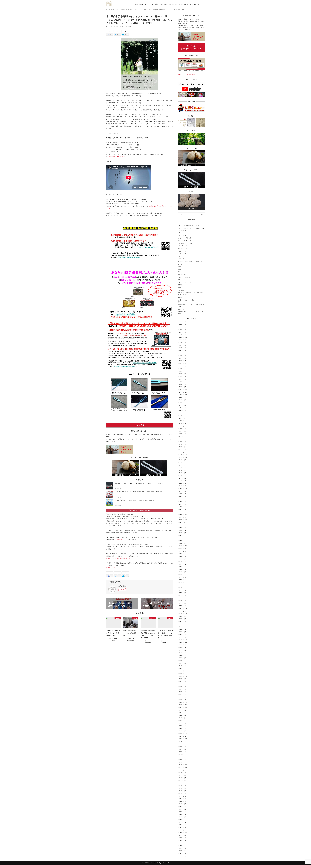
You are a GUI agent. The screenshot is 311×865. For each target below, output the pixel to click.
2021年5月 (181, 470)
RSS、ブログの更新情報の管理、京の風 (188, 225)
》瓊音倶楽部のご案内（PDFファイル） (118, 558)
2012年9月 (181, 741)
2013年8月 (181, 712)
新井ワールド (181, 279)
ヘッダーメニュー (182, 248)
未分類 (179, 287)
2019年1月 (181, 543)
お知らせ (129, 26)
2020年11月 (181, 486)
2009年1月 (181, 853)
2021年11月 (181, 454)
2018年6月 (181, 561)
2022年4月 (181, 441)
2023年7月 (181, 402)
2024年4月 (181, 379)
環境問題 (180, 297)
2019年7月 (181, 527)
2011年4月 (181, 785)
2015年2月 (181, 666)
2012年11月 (181, 736)
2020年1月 (181, 512)
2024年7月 (181, 371)
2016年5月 (181, 626)
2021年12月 (181, 452)
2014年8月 (181, 681)
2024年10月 (181, 363)
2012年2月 (181, 759)
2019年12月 (181, 514)
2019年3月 (181, 538)
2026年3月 (181, 329)
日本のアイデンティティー (185, 282)
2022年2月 (181, 447)
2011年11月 (181, 767)
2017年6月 (181, 593)
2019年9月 (181, 522)
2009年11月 (181, 830)
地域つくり (181, 272)
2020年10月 (181, 488)
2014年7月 (181, 684)
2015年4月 (181, 660)
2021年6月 (181, 467)
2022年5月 (181, 439)
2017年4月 (181, 598)
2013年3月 (181, 725)
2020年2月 (181, 509)
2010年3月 (181, 819)
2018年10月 (181, 551)
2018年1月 (181, 574)
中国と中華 (181, 259)
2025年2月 (181, 355)
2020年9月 (181, 491)
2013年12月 (181, 702)
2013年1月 (181, 731)
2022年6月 (181, 436)
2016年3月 (181, 632)
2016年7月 (181, 621)
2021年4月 (181, 473)
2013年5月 (181, 720)
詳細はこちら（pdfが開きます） (186, 75)
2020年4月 (181, 504)
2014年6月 (181, 686)
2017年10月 (181, 582)
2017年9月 (181, 585)
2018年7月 (181, 559)
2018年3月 (181, 569)
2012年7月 (181, 746)
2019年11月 (181, 517)
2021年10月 (181, 457)
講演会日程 (181, 309)
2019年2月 (181, 540)
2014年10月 (181, 676)
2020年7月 (181, 496)
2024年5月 (181, 376)
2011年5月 (181, 783)
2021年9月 (181, 460)
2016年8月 (181, 619)
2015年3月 (181, 663)
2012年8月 (181, 744)
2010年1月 (181, 824)
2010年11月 (181, 798)
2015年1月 (181, 668)
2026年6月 (181, 324)
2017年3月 (181, 600)
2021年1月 (181, 480)
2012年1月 (181, 762)
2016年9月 (181, 616)
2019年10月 (181, 520)
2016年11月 (181, 611)
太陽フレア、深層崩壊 (184, 277)
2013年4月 (181, 723)
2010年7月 (181, 809)
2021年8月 (181, 462)
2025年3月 (181, 353)
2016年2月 (181, 634)
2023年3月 (181, 413)
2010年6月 (181, 811)
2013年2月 (181, 728)
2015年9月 (181, 647)
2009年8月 (181, 837)
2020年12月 (181, 483)
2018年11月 (181, 548)
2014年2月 (181, 697)
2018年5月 (181, 564)
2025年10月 (181, 340)
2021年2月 (181, 478)
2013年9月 (181, 710)
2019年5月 (181, 533)
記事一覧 (122, 589)
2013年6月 (181, 718)
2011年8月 (181, 775)
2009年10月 (181, 832)
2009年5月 (181, 845)
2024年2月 (181, 384)
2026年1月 (181, 334)
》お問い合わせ (111, 568)
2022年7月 (181, 434)
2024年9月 (181, 366)
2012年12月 (181, 733)
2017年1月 (181, 606)
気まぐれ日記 (181, 290)
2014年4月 (181, 692)
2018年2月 (181, 572)
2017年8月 (181, 587)
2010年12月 (181, 796)
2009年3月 (181, 851)
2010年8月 (181, 806)
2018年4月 (181, 566)
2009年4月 (181, 848)
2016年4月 (181, 629)
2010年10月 (181, 801)
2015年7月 (181, 652)
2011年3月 (181, 788)
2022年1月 (181, 449)
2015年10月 (181, 645)
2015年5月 (181, 658)
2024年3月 (181, 381)
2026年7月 (181, 321)
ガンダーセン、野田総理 (184, 238)
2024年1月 (181, 387)
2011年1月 (181, 793)
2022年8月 (181, 431)
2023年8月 (181, 400)
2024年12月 (181, 361)
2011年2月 (181, 791)
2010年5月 (181, 814)
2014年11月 (181, 673)
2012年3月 (181, 757)
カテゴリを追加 (182, 235)
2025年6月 (181, 350)
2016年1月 (181, 637)
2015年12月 (181, 639)
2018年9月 (181, 553)
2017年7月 (181, 590)
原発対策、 (181, 269)
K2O (179, 223)
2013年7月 (181, 715)
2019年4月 (181, 535)
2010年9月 (181, 804)
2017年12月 (181, 577)
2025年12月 (181, 337)
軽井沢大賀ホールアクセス (117, 156)
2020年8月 (181, 494)
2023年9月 (181, 397)
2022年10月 (181, 426)
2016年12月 (181, 608)
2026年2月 (181, 332)
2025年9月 (181, 342)
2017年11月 (181, 580)
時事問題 (180, 285)
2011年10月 (181, 770)
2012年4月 (181, 754)
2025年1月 (181, 358)
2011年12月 (181, 765)
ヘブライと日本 (182, 253)
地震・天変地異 (182, 274)
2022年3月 (181, 444)
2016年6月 (181, 624)
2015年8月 (181, 650)
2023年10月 (181, 394)
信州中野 (180, 264)
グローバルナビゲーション (185, 240)
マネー (179, 256)
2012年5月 (181, 751)
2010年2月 (181, 822)
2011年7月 (181, 778)
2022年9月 (181, 428)
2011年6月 (181, 780)
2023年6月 (181, 405)
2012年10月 (181, 738)
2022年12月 (181, 420)
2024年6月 (181, 374)
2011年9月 (181, 772)
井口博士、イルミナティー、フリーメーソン (190, 261)
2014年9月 (181, 679)
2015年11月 (181, 642)
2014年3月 (181, 694)
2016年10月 (181, 613)
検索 (202, 214)
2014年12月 (181, 671)
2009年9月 (181, 835)
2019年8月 (181, 525)
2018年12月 (181, 546)
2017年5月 (181, 595)
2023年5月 (181, 407)
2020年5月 (181, 501)
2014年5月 (181, 689)
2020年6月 (181, 499)
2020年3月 (181, 506)
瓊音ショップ (121, 540)
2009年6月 (181, 843)
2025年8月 (181, 345)
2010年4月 (181, 817)
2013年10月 (181, 707)
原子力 (179, 266)
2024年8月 (181, 368)
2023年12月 (181, 389)
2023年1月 (181, 418)
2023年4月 (181, 410)
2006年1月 (181, 856)
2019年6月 (181, 530)
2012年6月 (181, 749)
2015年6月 (181, 655)
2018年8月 (181, 556)
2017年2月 (181, 603)
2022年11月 (181, 423)
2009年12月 (181, 827)
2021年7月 (181, 465)
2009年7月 (181, 840)
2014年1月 (181, 699)
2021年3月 (181, 475)
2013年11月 (181, 705)
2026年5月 (181, 327)
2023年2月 (181, 415)
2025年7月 (181, 348)
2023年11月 (181, 392)
